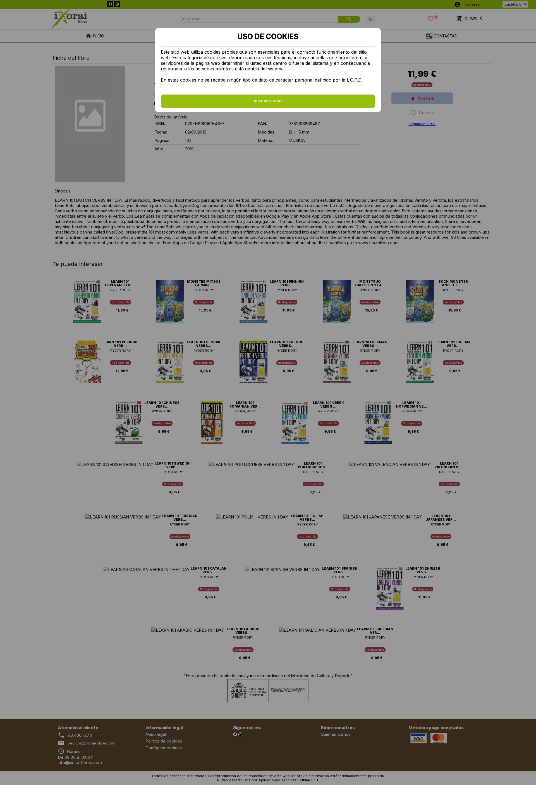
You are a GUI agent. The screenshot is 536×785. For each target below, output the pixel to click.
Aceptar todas (268, 101)
